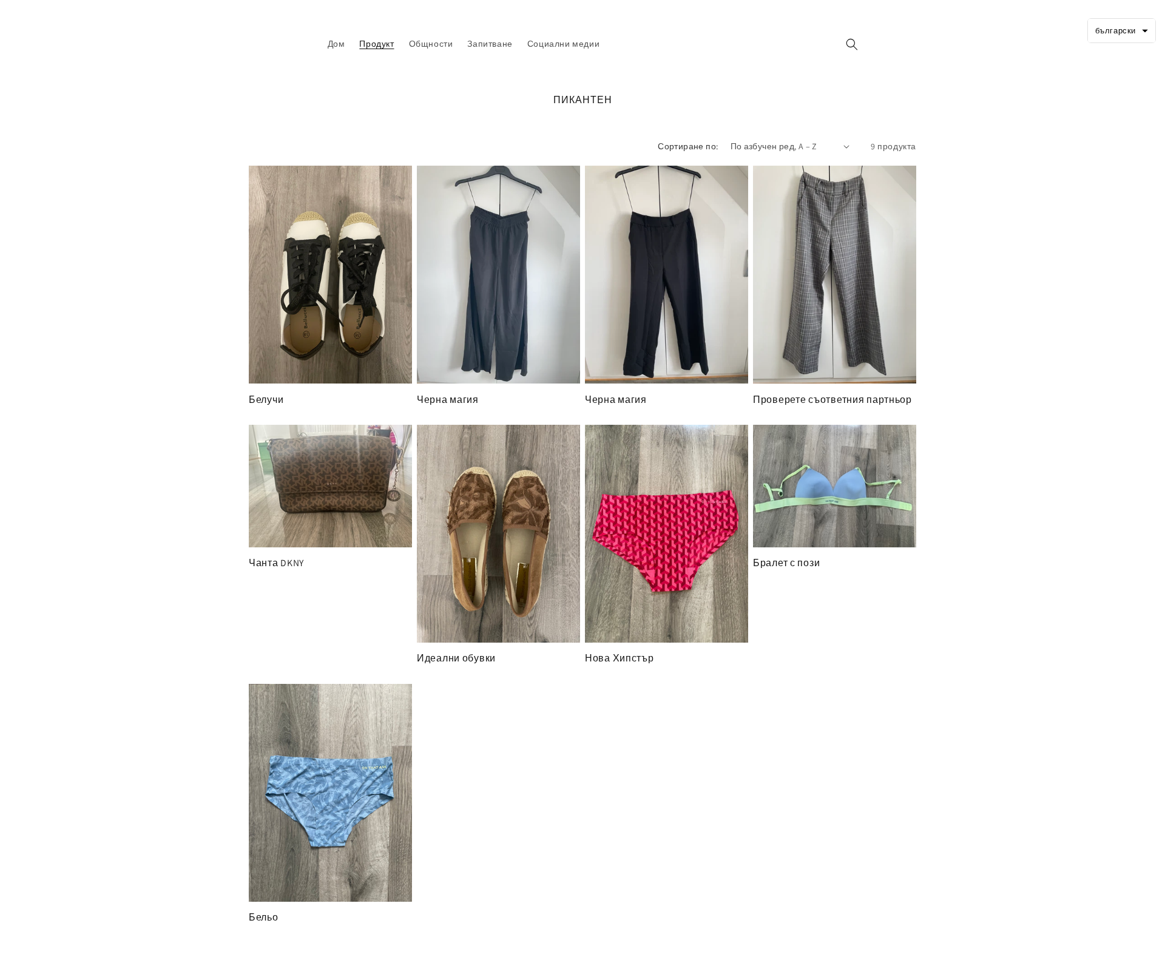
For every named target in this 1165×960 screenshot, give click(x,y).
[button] (852, 44)
